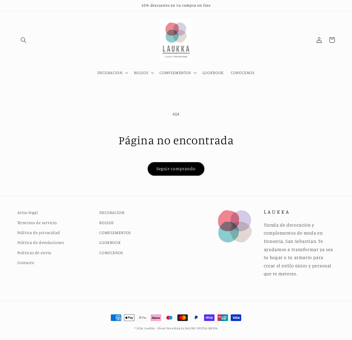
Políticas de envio (34, 252)
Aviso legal (27, 212)
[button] (23, 40)
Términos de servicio (37, 222)
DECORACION (111, 212)
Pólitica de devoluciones (40, 242)
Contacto (25, 262)
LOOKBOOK (110, 242)
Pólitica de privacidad (38, 232)
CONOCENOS (111, 252)
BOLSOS (106, 222)
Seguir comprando (176, 168)
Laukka (149, 328)
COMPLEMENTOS (115, 232)
